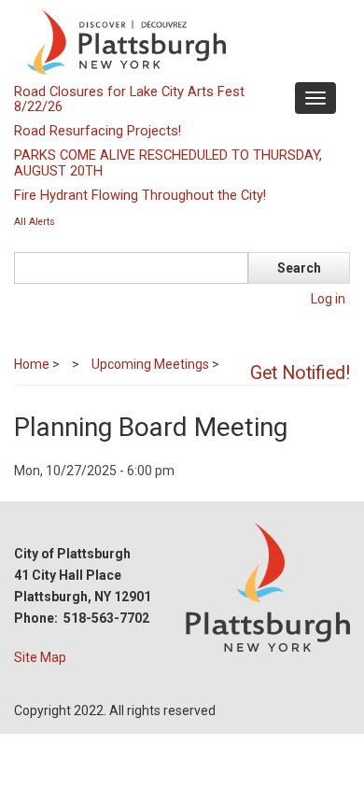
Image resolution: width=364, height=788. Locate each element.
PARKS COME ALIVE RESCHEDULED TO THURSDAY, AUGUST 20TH (168, 162)
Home (31, 364)
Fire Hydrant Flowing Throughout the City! (140, 195)
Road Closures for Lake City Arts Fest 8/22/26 (129, 99)
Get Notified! (300, 373)
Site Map (40, 657)
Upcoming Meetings (150, 364)
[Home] (179, 41)
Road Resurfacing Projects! (97, 130)
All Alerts (34, 222)
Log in (328, 298)
